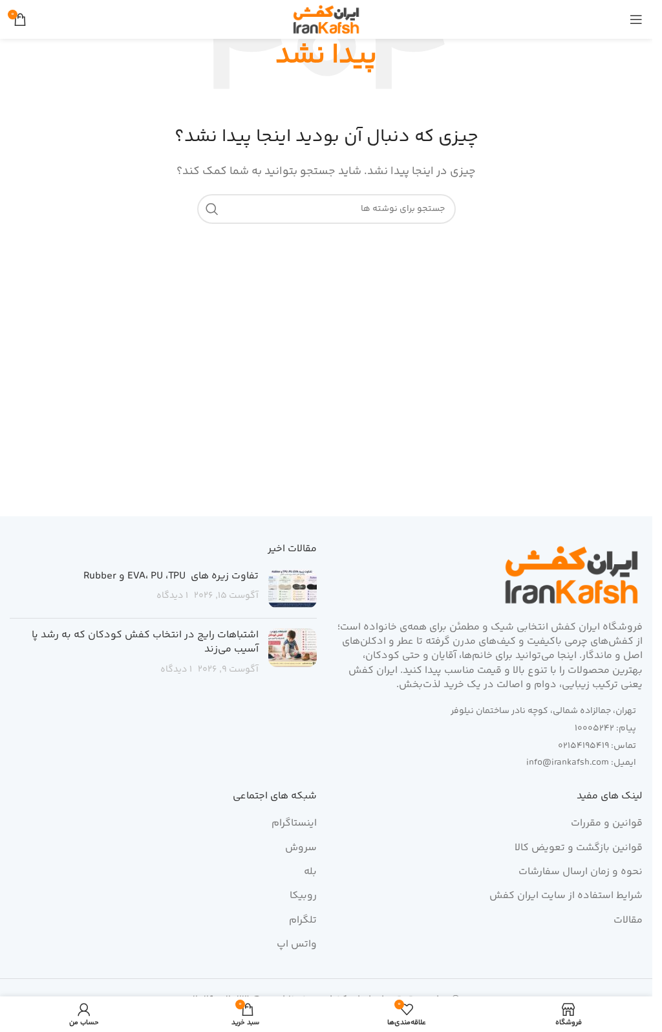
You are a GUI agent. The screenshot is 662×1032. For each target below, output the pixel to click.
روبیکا (303, 896)
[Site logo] (326, 20)
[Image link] (571, 575)
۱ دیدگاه (172, 596)
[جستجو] (212, 209)
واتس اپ (297, 945)
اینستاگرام (294, 824)
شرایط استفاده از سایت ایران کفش (566, 896)
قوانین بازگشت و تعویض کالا (579, 848)
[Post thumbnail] (292, 588)
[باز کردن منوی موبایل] (636, 19)
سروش (301, 848)
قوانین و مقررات (607, 824)
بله (310, 872)
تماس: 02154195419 (597, 746)
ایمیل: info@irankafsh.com (581, 763)
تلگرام (303, 921)
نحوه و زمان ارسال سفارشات (580, 872)
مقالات (628, 921)
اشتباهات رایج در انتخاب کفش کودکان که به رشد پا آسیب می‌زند (145, 642)
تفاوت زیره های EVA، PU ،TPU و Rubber (171, 576)
